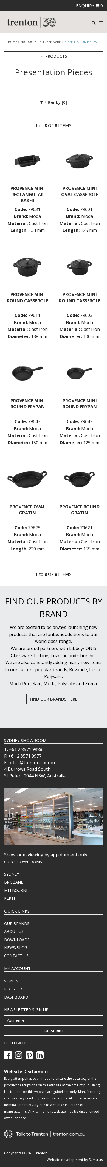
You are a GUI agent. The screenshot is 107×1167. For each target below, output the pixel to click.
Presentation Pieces (80, 41)
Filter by (55, 102)
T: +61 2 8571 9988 (23, 749)
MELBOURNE (16, 890)
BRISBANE (13, 882)
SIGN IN (11, 980)
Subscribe (53, 1030)
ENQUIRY (89, 5)
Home (12, 41)
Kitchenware (50, 41)
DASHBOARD (16, 997)
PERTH (10, 898)
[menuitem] (53, 874)
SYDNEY (11, 874)
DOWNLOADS (17, 939)
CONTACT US (16, 955)
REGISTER (13, 988)
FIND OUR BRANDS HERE (53, 699)
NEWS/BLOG (15, 947)
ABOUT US (14, 931)
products (28, 41)
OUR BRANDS (16, 923)
